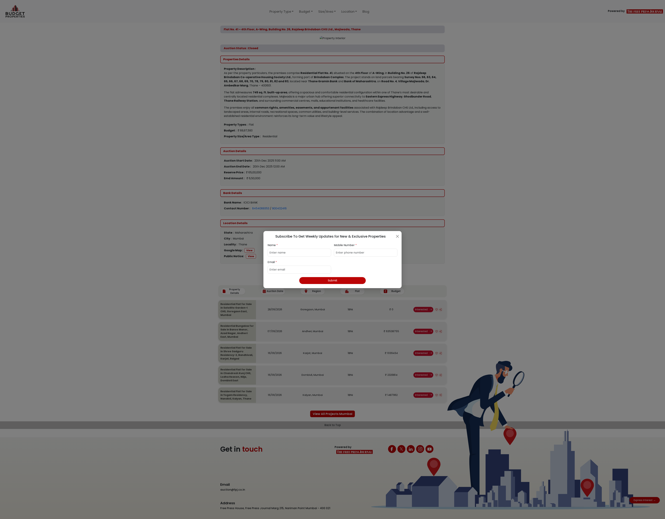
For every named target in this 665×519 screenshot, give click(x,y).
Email (272, 262)
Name (273, 245)
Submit (332, 280)
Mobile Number (345, 245)
